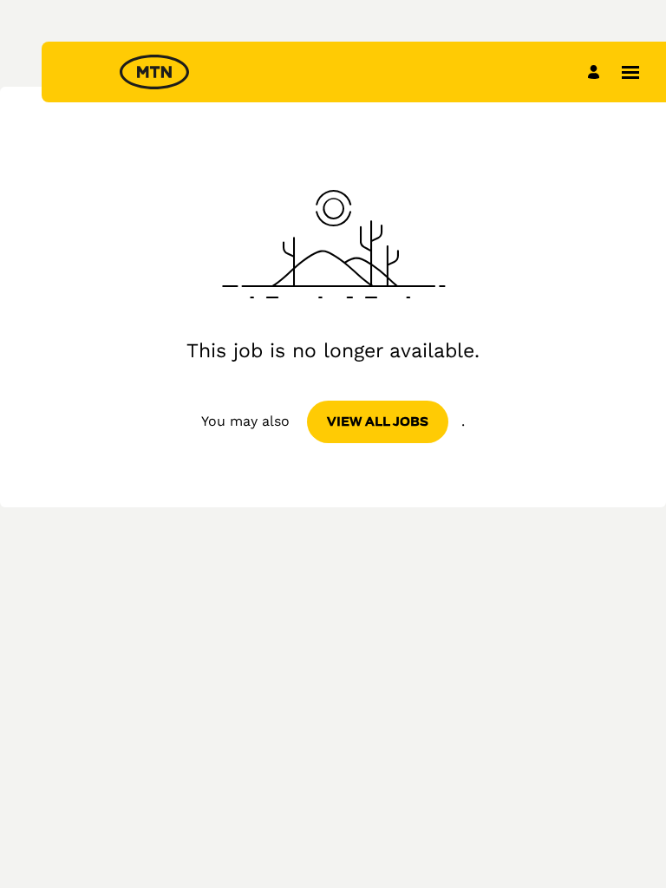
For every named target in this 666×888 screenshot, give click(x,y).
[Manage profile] (596, 71)
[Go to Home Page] (154, 72)
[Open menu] (630, 72)
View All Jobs (377, 421)
